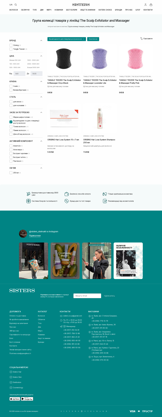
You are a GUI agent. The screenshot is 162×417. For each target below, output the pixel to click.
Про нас (12, 327)
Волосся (41, 316)
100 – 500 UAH (14, 64)
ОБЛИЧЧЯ (25, 10)
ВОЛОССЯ (13, 10)
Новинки (41, 335)
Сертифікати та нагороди (19, 335)
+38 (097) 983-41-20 (71, 337)
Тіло (39, 323)
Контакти (13, 346)
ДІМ (42, 10)
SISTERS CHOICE (105, 10)
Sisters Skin (17, 377)
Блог (11, 338)
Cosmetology (18, 388)
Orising (50, 136)
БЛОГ (138, 10)
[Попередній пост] (23, 261)
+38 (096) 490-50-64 (71, 348)
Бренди (41, 342)
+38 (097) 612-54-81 (71, 330)
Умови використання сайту (20, 350)
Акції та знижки (44, 338)
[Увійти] (145, 4)
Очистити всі (93, 39)
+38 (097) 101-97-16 (99, 337)
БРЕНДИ (118, 10)
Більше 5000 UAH (33, 67)
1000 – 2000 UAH (33, 60)
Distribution (17, 382)
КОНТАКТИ (148, 10)
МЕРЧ (49, 10)
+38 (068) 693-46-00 (71, 341)
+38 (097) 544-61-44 (100, 344)
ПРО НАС (128, 10)
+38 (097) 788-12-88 (71, 333)
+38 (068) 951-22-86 (71, 344)
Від (10, 73)
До (28, 73)
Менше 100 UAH (15, 60)
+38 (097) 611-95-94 (100, 328)
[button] (66, 39)
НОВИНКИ (59, 10)
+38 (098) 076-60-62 (100, 360)
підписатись (109, 296)
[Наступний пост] (139, 261)
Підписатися (35, 235)
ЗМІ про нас (14, 331)
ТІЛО (35, 10)
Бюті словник (14, 342)
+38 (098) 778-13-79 (100, 321)
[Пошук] (15, 4)
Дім (39, 327)
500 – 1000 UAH (14, 67)
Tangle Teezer (53, 76)
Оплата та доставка (17, 316)
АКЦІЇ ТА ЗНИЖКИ (87, 10)
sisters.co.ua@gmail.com (72, 316)
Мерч (40, 331)
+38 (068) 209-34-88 (100, 353)
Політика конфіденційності (20, 353)
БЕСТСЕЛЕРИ (71, 10)
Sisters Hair (17, 372)
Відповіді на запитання (18, 323)
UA (10, 4)
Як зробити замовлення (19, 319)
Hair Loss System (61, 136)
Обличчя (41, 319)
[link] (151, 4)
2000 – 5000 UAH (33, 64)
